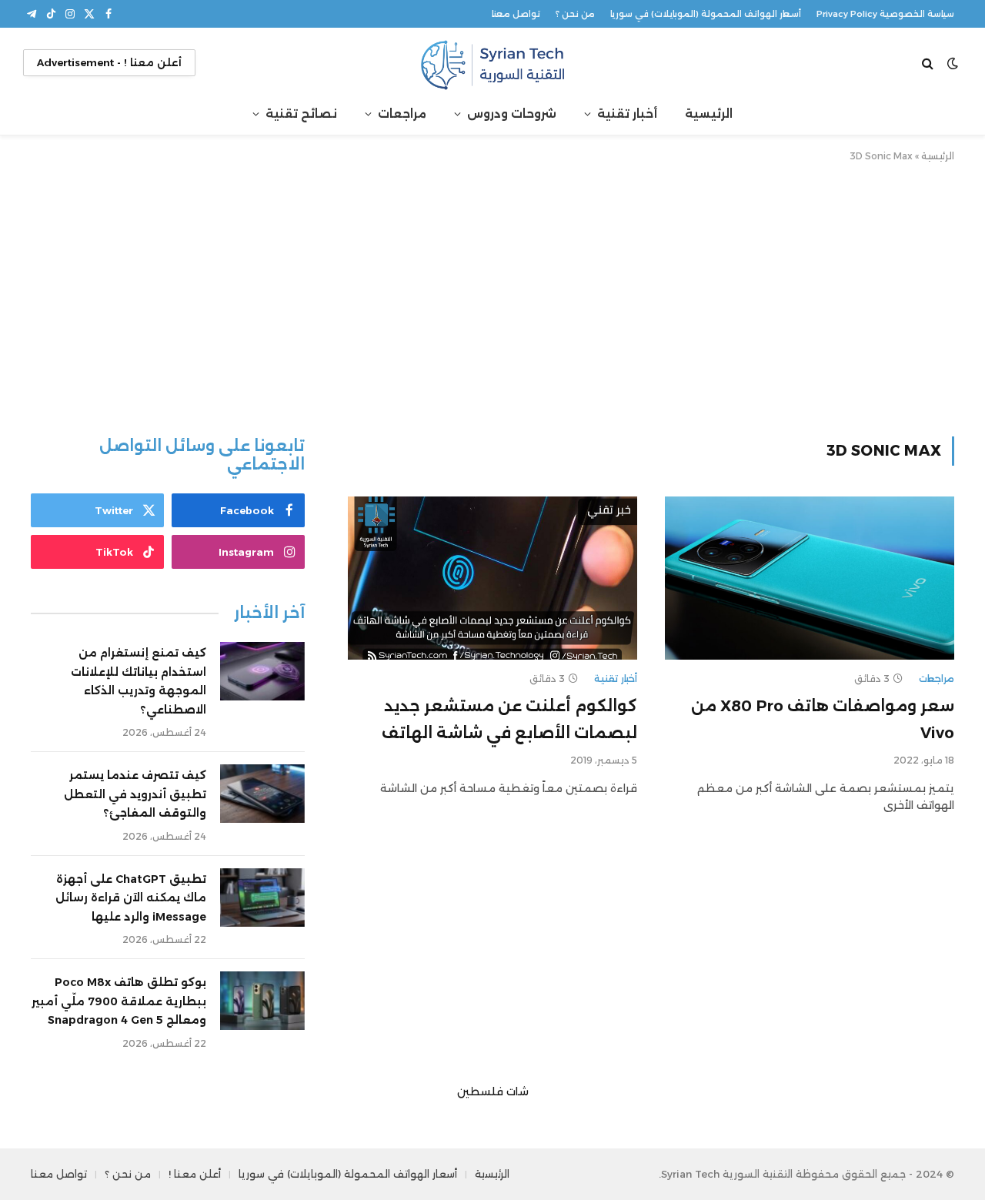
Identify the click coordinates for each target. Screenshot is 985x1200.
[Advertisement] (492, 296)
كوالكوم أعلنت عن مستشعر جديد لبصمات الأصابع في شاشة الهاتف (509, 719)
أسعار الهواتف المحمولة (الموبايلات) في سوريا (705, 13)
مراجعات (402, 113)
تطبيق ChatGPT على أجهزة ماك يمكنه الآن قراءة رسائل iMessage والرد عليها (130, 898)
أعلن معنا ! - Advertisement (109, 62)
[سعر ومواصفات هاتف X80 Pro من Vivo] (809, 578)
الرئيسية (709, 113)
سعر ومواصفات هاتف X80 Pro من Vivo (822, 719)
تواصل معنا (516, 13)
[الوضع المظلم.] (952, 63)
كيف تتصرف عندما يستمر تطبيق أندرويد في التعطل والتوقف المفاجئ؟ (135, 794)
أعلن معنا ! (195, 1174)
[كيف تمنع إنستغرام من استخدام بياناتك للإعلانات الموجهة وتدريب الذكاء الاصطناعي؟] (262, 671)
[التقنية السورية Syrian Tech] (492, 63)
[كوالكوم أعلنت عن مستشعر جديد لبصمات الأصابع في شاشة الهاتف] (492, 578)
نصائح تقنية (301, 113)
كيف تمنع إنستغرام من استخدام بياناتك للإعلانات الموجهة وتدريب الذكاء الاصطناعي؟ (138, 681)
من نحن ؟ (575, 13)
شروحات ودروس (511, 113)
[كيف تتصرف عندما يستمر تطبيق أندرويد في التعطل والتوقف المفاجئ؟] (262, 793)
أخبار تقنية (627, 113)
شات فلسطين (493, 1091)
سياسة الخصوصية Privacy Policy (885, 13)
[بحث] (929, 62)
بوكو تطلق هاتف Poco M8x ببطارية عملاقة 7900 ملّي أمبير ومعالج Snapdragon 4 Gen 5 (119, 1001)
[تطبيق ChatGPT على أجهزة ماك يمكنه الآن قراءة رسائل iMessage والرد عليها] (262, 897)
